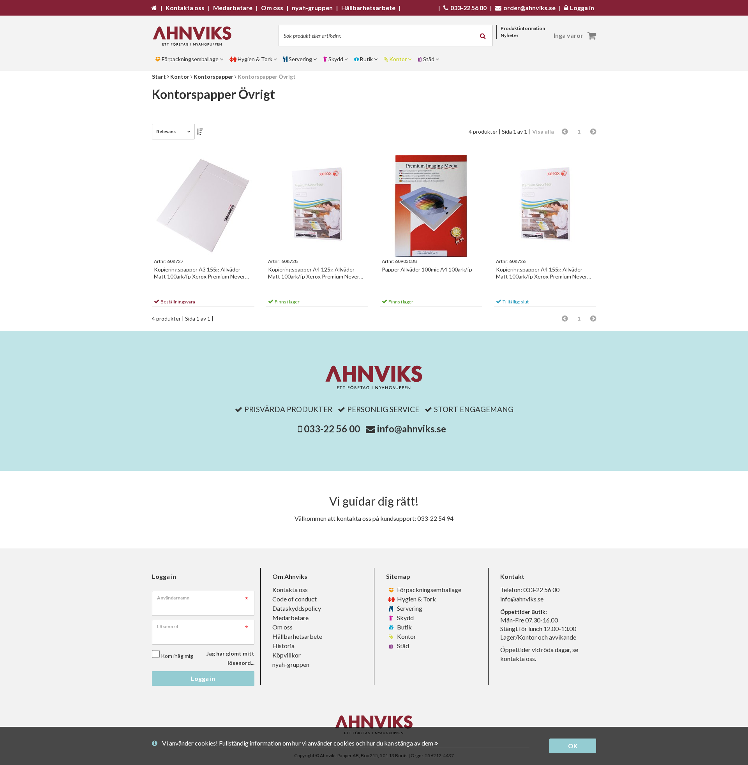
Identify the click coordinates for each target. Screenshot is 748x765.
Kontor (406, 636)
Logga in (203, 678)
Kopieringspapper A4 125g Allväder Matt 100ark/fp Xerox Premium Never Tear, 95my (313, 273)
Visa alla (543, 131)
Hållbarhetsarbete (297, 636)
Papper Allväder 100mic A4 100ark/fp (427, 269)
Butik (404, 627)
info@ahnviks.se (411, 428)
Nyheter (510, 35)
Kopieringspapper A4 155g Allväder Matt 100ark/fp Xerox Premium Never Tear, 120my (541, 273)
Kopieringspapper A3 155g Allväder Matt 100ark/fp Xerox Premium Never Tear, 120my (199, 273)
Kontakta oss (290, 589)
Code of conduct (294, 599)
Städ (402, 645)
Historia (283, 645)
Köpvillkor (286, 655)
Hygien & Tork (416, 599)
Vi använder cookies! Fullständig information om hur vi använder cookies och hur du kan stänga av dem (298, 743)
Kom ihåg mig (177, 655)
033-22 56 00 (332, 428)
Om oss (282, 627)
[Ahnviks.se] (194, 36)
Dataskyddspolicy (296, 608)
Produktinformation (523, 28)
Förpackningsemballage (428, 589)
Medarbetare (290, 617)
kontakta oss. (518, 658)
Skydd (405, 617)
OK (573, 745)
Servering (409, 608)
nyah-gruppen (290, 664)
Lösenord (167, 626)
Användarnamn (173, 598)
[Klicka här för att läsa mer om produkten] (203, 206)
